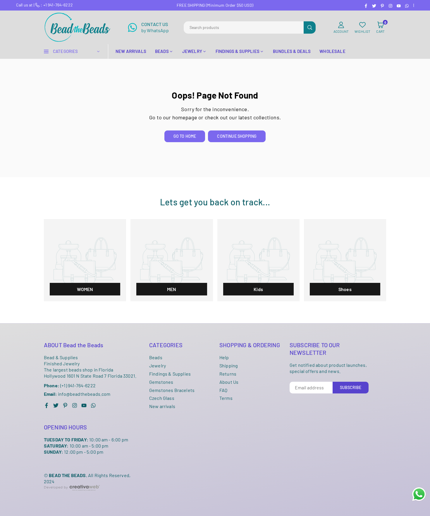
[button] (380, 27)
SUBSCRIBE (350, 387)
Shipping (228, 365)
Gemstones (161, 382)
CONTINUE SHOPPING (237, 136)
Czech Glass (161, 398)
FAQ (223, 390)
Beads (155, 357)
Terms (226, 398)
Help (224, 357)
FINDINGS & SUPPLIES (237, 51)
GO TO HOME (184, 136)
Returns (227, 373)
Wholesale (332, 51)
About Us (228, 382)
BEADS (162, 51)
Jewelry (157, 365)
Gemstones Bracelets (172, 390)
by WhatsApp (155, 27)
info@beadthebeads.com (77, 394)
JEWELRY (192, 51)
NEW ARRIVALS (131, 51)
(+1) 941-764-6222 (70, 385)
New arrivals (162, 406)
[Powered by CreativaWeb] (72, 495)
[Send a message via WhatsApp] (419, 494)
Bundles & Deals (292, 51)
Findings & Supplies (170, 373)
